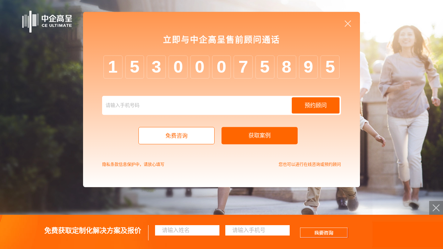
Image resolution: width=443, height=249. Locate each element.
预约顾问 (316, 106)
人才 (383, 22)
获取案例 (259, 136)
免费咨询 (176, 136)
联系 (408, 22)
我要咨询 (324, 233)
